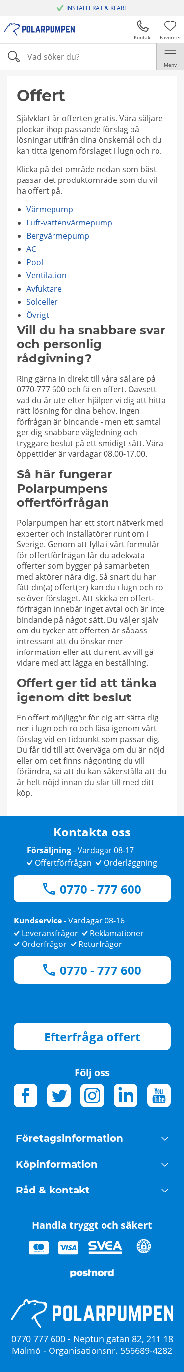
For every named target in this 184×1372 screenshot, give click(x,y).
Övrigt (37, 315)
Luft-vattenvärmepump (69, 222)
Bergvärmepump (57, 235)
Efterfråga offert (92, 1037)
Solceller (42, 301)
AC (31, 249)
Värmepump (49, 209)
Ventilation (46, 275)
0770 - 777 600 (100, 889)
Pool (34, 262)
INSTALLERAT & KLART (97, 8)
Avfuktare (44, 288)
